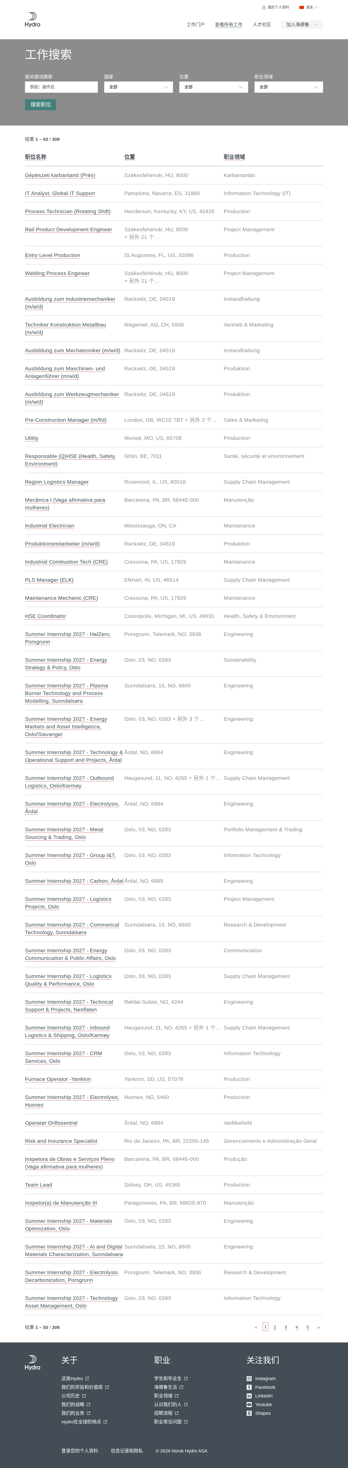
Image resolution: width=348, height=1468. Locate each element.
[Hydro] (32, 20)
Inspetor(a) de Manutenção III (61, 1203)
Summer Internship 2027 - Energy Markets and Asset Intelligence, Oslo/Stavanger (66, 726)
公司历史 (70, 1395)
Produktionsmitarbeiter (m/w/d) (62, 544)
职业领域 (264, 76)
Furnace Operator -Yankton (58, 1079)
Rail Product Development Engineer (68, 229)
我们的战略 (72, 1404)
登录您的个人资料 (79, 1450)
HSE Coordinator (45, 616)
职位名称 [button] (35, 157)
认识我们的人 (168, 1404)
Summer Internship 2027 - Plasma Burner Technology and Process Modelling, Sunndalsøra (66, 693)
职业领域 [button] (234, 157)
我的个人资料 (278, 7)
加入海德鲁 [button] (297, 24)
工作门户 (195, 24)
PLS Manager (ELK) (49, 580)
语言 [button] (309, 7)
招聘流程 (163, 1413)
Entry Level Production (52, 255)
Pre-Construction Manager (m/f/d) (65, 420)
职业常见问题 (168, 1421)
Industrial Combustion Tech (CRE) (66, 562)
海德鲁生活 (165, 1387)
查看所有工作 (229, 24)
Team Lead (38, 1185)
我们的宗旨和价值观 (82, 1387)
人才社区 (262, 24)
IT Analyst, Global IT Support (60, 193)
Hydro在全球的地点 (81, 1421)
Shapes (263, 1413)
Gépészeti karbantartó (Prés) (60, 175)
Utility (31, 438)
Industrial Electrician (49, 525)
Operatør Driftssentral (51, 1123)
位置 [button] (129, 157)
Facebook (265, 1387)
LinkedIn (264, 1395)
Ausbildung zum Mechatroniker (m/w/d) (72, 350)
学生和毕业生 (168, 1378)
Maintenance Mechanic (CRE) (61, 598)
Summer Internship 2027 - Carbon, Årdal (74, 881)
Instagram (265, 1378)
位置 (184, 76)
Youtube (263, 1404)
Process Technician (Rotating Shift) (68, 211)
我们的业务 (72, 1413)
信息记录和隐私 (127, 1450)
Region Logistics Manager (57, 482)
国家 (108, 76)
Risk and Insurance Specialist (61, 1141)
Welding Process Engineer (57, 273)
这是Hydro (72, 1378)
